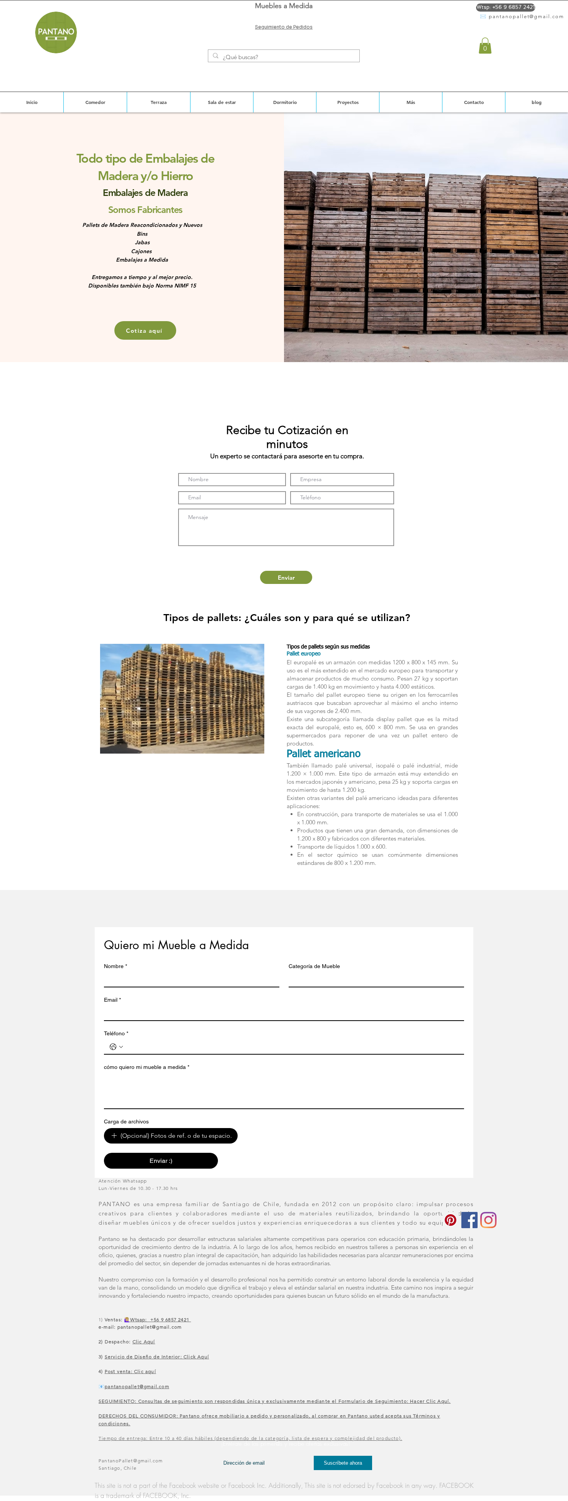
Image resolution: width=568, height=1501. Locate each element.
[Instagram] (488, 1220)
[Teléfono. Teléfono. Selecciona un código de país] (116, 1047)
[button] (485, 45)
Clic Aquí (144, 1341)
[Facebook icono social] (469, 1220)
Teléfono (116, 1033)
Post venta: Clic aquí (130, 1371)
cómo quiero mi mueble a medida (146, 1067)
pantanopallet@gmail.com (526, 16)
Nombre (115, 966)
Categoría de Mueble (314, 966)
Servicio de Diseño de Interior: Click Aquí (157, 1357)
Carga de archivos (126, 1121)
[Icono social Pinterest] (450, 1220)
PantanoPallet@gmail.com (131, 1461)
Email (112, 1000)
